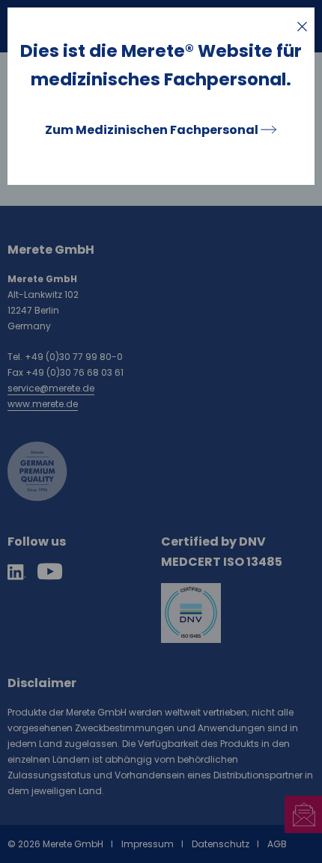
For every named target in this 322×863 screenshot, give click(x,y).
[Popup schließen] (302, 26)
